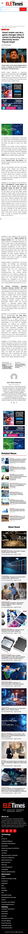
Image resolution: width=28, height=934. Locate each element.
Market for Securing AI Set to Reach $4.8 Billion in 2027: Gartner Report (13, 709)
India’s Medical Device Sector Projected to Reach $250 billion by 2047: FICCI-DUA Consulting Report (18, 502)
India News (10, 26)
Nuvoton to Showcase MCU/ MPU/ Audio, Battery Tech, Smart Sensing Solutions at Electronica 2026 (13, 735)
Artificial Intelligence (5, 575)
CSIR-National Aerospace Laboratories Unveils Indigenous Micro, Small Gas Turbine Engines (12, 604)
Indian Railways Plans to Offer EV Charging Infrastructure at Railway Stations (18, 469)
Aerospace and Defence (14, 515)
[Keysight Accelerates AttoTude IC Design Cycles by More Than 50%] (14, 539)
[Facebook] (11, 402)
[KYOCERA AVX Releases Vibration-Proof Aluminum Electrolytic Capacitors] (14, 618)
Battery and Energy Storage (6, 628)
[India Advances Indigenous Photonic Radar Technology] (5, 493)
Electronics (12, 458)
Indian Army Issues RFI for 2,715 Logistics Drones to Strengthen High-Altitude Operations (17, 518)
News (6, 26)
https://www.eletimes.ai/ (14, 384)
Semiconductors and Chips (6, 654)
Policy (8, 29)
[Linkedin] (14, 402)
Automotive (12, 466)
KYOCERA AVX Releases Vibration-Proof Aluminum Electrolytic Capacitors (12, 630)
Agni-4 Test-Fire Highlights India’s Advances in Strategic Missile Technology (18, 485)
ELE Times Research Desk (7, 554)
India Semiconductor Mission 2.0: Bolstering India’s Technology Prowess (12, 683)
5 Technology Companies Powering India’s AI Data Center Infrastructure (13, 577)
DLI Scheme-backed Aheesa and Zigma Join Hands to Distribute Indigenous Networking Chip (14, 763)
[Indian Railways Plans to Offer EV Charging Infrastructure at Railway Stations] (5, 469)
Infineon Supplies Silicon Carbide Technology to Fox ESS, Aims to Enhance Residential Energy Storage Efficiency (13, 657)
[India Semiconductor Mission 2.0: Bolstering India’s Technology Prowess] (14, 671)
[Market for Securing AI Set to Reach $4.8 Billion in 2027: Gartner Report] (14, 697)
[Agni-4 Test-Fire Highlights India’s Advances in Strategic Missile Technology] (5, 485)
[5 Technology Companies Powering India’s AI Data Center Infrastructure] (14, 565)
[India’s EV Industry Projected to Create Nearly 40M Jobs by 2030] (5, 510)
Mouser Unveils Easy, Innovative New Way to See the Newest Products (20, 365)
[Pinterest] (10, 830)
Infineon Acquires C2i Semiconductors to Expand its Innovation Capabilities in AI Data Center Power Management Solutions (13, 790)
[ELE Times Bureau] (14, 376)
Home (2, 26)
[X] (16, 402)
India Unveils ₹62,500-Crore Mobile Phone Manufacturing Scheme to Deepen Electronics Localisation (18, 461)
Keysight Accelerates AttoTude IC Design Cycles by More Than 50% (13, 551)
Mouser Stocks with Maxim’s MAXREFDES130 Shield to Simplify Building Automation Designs (7, 366)
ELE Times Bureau (6, 45)
